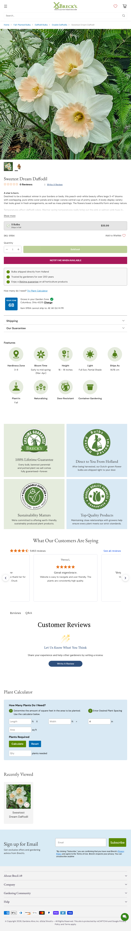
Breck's (49, 921)
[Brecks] (65, 6)
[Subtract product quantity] (7, 249)
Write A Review (65, 663)
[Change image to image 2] (19, 166)
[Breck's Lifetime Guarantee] (34, 441)
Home (6, 24)
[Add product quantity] (18, 249)
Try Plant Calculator (37, 290)
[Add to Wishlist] (27, 805)
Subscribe (117, 842)
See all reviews (112, 551)
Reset (35, 744)
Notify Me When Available (65, 260)
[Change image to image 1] (8, 166)
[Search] (123, 15)
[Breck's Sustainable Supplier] (34, 496)
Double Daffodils (59, 24)
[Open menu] (5, 6)
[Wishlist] (114, 6)
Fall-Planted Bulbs (22, 24)
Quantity (8, 242)
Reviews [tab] (15, 613)
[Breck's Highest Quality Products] (96, 496)
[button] (5, 578)
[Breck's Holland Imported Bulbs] (96, 442)
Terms (68, 924)
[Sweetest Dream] (65, 94)
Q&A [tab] (28, 613)
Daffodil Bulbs (41, 24)
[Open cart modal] (124, 6)
